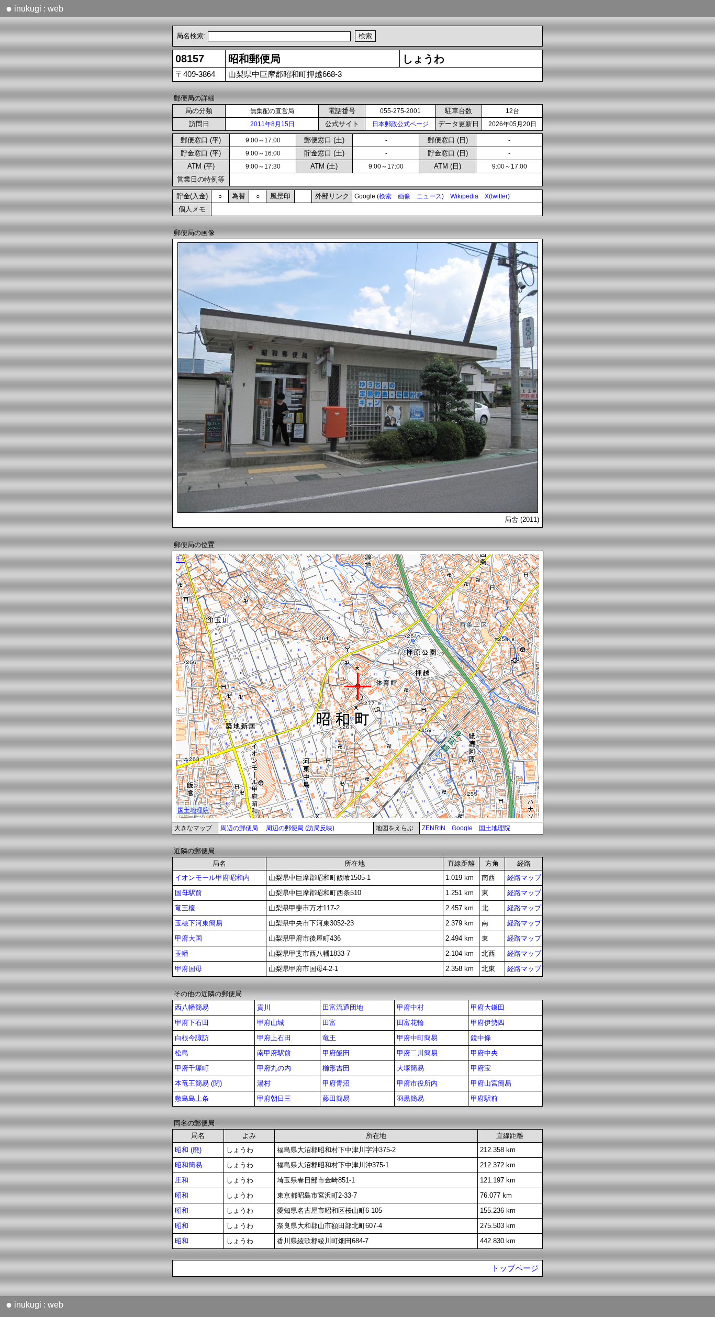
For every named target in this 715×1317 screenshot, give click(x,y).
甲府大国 (188, 938)
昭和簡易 (188, 1165)
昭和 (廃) (188, 1150)
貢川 (264, 1007)
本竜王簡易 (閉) (198, 1083)
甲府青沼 (336, 1083)
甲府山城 (270, 1022)
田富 (329, 1022)
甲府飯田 (336, 1053)
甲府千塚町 (192, 1068)
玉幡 (181, 953)
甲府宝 (481, 1068)
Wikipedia (464, 196)
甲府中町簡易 (417, 1038)
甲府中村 (410, 1007)
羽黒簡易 (410, 1098)
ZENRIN (433, 828)
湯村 (264, 1083)
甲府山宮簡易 (491, 1083)
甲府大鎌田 (488, 1007)
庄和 (181, 1180)
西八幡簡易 (192, 1007)
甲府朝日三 (274, 1098)
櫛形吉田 (336, 1068)
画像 (404, 196)
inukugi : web (34, 8)
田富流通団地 (342, 1007)
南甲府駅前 (274, 1053)
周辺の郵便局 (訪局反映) (300, 828)
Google (462, 828)
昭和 (181, 1195)
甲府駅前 (484, 1098)
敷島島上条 (192, 1098)
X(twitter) (497, 196)
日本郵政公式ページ (400, 124)
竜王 (329, 1038)
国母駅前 (188, 893)
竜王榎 (185, 908)
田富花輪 (410, 1022)
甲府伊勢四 (488, 1022)
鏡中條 (481, 1038)
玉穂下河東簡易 (198, 923)
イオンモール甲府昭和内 (212, 877)
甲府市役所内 (417, 1083)
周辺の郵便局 (239, 828)
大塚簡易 (410, 1068)
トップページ (515, 1268)
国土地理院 (494, 828)
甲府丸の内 (274, 1068)
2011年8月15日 (272, 124)
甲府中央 (484, 1053)
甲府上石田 (274, 1038)
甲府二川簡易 (417, 1053)
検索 (385, 196)
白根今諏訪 (192, 1038)
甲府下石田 (192, 1022)
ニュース (429, 196)
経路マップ (524, 877)
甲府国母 (188, 969)
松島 (181, 1053)
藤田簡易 (336, 1098)
